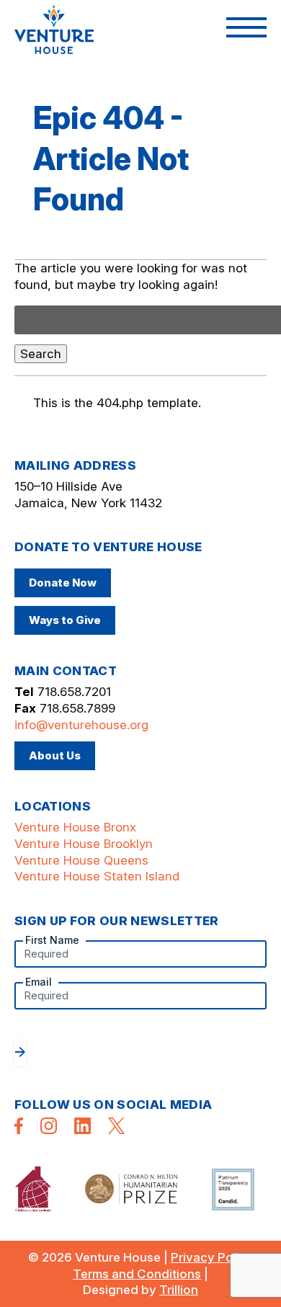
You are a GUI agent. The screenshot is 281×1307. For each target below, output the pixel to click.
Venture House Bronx (75, 827)
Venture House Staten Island (96, 876)
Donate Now (63, 582)
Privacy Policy (212, 1257)
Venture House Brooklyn (83, 844)
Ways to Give (65, 620)
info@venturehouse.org (81, 725)
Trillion (178, 1290)
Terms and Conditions (137, 1274)
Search (40, 354)
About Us (55, 755)
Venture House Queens (81, 860)
